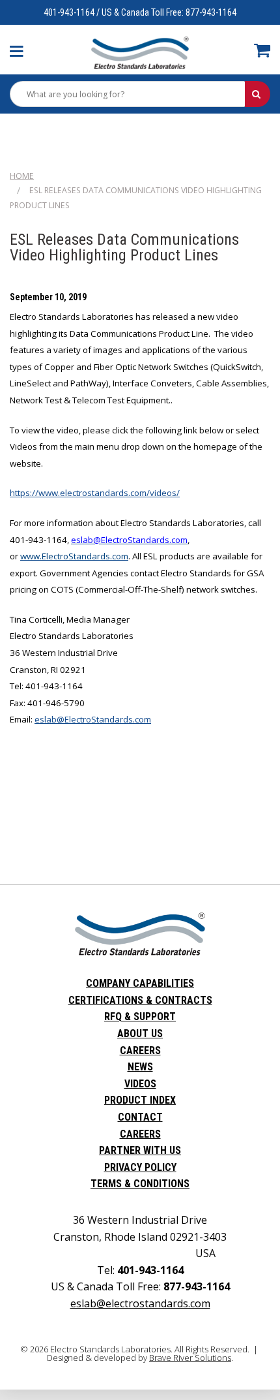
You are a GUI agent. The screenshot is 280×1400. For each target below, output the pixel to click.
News (140, 1067)
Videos (140, 1084)
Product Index (140, 1100)
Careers (140, 1050)
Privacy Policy (140, 1167)
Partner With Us (140, 1150)
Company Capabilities (140, 983)
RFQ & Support (140, 1016)
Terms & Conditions (140, 1183)
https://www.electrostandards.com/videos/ (95, 493)
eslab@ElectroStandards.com (93, 719)
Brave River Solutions (190, 1357)
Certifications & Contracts (140, 1000)
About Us (140, 1033)
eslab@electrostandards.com (140, 1303)
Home (22, 175)
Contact (140, 1117)
